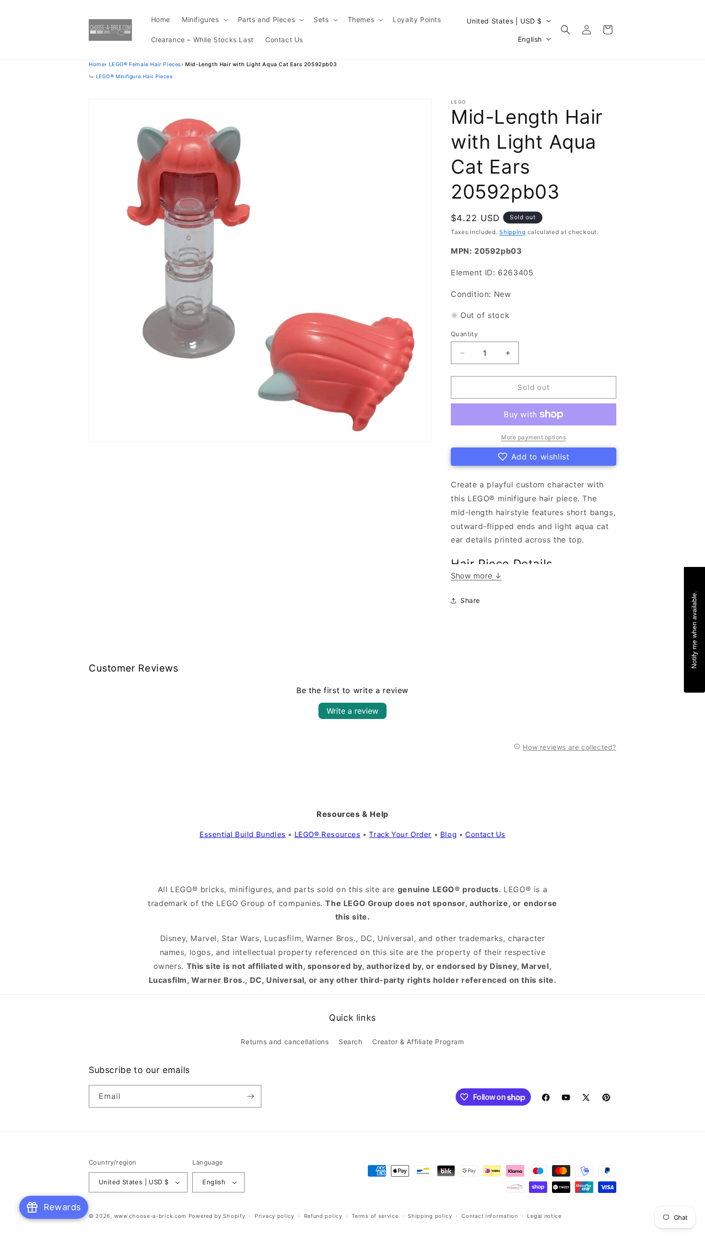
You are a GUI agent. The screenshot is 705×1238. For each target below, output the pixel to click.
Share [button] (470, 600)
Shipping (512, 232)
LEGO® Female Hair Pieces (145, 64)
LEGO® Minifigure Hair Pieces (134, 76)
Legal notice (544, 1216)
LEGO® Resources (327, 834)
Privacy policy (274, 1216)
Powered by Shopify (217, 1216)
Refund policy (323, 1216)
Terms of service (375, 1216)
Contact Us (485, 834)
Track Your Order (400, 834)
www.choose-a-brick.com (150, 1216)
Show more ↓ (476, 575)
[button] (204, 20)
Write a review (352, 711)
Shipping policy (430, 1216)
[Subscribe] (250, 1096)
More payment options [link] (533, 437)
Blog (448, 834)
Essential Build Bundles (243, 834)
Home (97, 64)
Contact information (489, 1216)
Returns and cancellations (285, 1042)
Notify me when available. (694, 629)
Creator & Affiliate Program (418, 1042)
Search (351, 1042)
